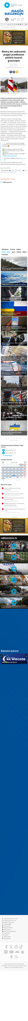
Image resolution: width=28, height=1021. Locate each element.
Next (26, 656)
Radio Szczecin (5, 27)
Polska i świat (12, 27)
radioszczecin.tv (9, 538)
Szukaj (22, 24)
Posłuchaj (5, 254)
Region (19, 249)
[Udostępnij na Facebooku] (10, 72)
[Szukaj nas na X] (11, 945)
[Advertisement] (14, 200)
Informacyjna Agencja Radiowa (14, 67)
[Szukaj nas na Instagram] (16, 945)
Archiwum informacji (6, 459)
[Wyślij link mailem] (17, 72)
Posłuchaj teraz (7, 933)
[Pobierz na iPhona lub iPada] (22, 950)
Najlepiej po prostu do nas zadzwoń (8, 24)
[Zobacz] (14, 38)
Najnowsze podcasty (9, 650)
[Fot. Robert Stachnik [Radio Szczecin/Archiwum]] (13, 84)
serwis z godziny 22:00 (11, 450)
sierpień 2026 (14, 462)
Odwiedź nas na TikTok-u (16, 24)
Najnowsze (5, 249)
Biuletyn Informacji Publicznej (10, 931)
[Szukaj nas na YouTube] (11, 950)
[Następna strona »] (20, 438)
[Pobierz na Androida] (17, 950)
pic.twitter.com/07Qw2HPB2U (10, 156)
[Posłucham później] (15, 172)
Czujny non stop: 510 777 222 (10, 920)
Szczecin (12, 249)
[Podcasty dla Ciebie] (11, 955)
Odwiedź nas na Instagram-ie (14, 24)
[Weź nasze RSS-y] (16, 955)
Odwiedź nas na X (12, 24)
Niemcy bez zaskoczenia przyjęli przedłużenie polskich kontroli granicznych (14, 56)
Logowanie (6, 934)
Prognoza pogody (7, 924)
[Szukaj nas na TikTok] (21, 945)
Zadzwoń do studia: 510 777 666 (10, 918)
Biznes (25, 252)
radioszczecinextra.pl (8, 927)
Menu (26, 24)
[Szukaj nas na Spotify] (6, 950)
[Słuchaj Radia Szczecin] (7, 5)
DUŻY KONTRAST (7, 938)
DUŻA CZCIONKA (7, 936)
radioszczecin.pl (7, 925)
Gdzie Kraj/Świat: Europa (7, 179)
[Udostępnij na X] (13, 72)
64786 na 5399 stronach (13, 440)
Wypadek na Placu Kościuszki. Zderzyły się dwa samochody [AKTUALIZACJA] (14, 505)
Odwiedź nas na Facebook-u (10, 24)
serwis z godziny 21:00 (11, 453)
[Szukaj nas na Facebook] (6, 945)
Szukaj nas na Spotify (18, 24)
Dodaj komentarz (7, 182)
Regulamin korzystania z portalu (15, 965)
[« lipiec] (4, 462)
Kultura (19, 252)
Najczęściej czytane (6, 484)
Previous (1, 656)
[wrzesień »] (24, 462)
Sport (13, 252)
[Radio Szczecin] (14, 12)
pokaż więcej (8, 455)
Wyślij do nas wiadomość (20, 24)
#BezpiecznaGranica (12, 155)
